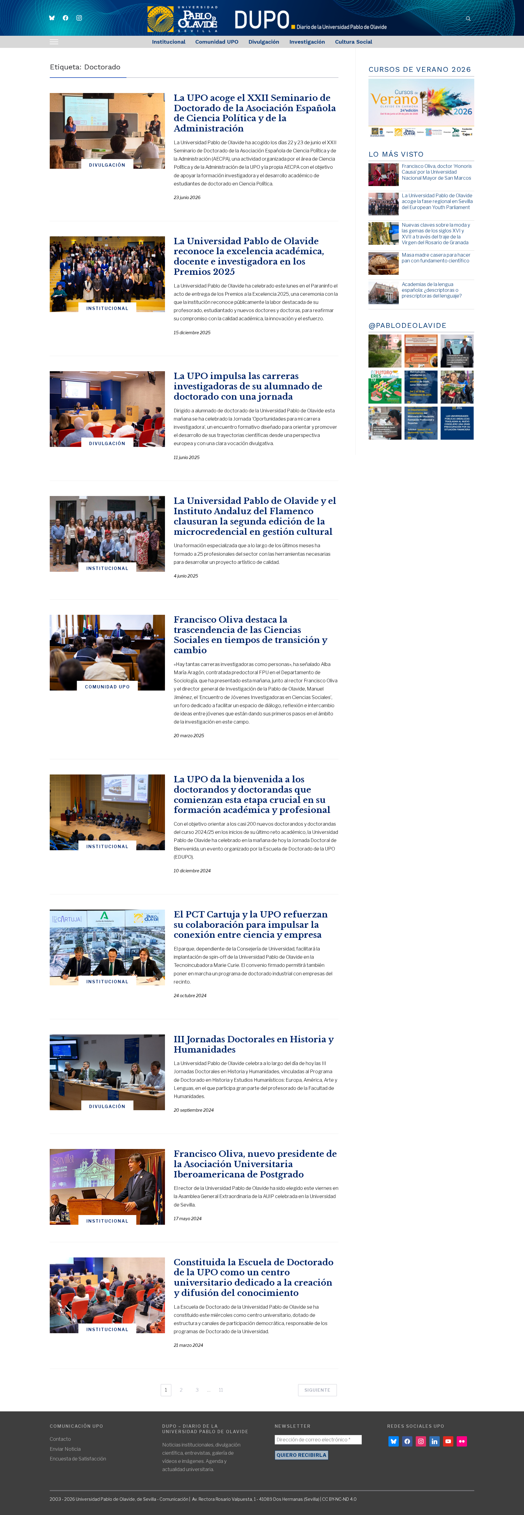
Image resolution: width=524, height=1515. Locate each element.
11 (221, 1390)
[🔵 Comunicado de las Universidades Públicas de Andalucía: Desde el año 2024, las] (457, 423)
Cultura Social (353, 41)
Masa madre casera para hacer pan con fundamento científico (436, 258)
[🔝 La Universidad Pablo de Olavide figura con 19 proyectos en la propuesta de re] (384, 423)
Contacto (60, 1439)
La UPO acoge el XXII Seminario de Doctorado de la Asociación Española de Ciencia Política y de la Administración (255, 113)
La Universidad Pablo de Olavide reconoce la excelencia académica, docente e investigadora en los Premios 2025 (249, 256)
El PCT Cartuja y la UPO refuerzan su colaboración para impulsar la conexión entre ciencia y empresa (251, 925)
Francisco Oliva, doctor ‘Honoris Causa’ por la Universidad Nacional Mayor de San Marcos (437, 172)
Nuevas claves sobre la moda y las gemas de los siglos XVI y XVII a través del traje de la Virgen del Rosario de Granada (436, 233)
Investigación (307, 41)
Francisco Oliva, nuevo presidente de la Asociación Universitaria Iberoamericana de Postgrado (255, 1164)
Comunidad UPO (216, 41)
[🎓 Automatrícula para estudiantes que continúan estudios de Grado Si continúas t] (421, 387)
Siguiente (317, 1390)
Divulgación (263, 41)
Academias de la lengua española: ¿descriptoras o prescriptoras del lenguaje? (432, 290)
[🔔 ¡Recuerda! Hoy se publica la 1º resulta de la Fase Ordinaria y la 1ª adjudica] (457, 387)
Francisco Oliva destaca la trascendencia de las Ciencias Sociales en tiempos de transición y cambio (250, 635)
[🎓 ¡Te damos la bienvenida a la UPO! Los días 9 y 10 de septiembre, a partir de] (384, 387)
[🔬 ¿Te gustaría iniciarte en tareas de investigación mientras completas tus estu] (421, 423)
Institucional (168, 41)
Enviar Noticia (65, 1449)
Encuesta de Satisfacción (78, 1459)
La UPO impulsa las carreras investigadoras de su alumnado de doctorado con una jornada (248, 386)
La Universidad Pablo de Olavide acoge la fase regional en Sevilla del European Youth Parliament (437, 201)
